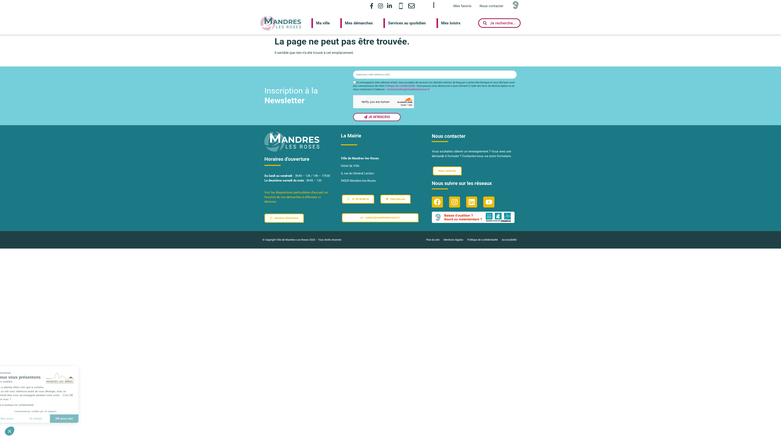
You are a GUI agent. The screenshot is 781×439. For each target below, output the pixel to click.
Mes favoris (462, 6)
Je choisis (46, 418)
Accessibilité (509, 239)
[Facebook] (437, 202)
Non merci (18, 418)
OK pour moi (75, 418)
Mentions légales (453, 239)
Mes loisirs (450, 23)
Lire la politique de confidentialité (26, 405)
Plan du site (433, 239)
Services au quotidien (407, 23)
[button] (9, 431)
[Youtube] (488, 202)
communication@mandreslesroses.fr (408, 89)
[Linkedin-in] (390, 6)
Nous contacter (491, 6)
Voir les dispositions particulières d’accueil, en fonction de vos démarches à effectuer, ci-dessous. (296, 197)
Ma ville (323, 23)
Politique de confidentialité (400, 85)
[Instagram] (381, 6)
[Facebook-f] (371, 6)
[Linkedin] (471, 202)
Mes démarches (359, 23)
